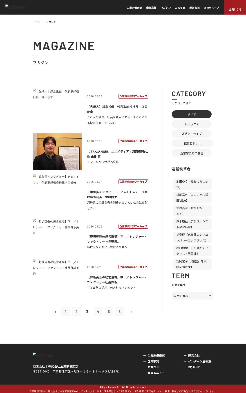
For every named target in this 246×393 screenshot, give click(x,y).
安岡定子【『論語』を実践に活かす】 (191, 264)
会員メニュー (156, 373)
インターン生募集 (199, 361)
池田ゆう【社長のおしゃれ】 (192, 184)
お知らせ (180, 7)
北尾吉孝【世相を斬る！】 (189, 211)
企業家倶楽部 (134, 7)
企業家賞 (151, 7)
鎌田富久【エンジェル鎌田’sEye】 (192, 197)
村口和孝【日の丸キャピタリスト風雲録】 (192, 251)
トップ (37, 22)
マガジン (166, 7)
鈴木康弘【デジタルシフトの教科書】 (192, 224)
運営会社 (194, 7)
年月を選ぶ (181, 296)
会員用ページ (211, 7)
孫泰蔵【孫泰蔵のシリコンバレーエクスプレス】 (192, 237)
